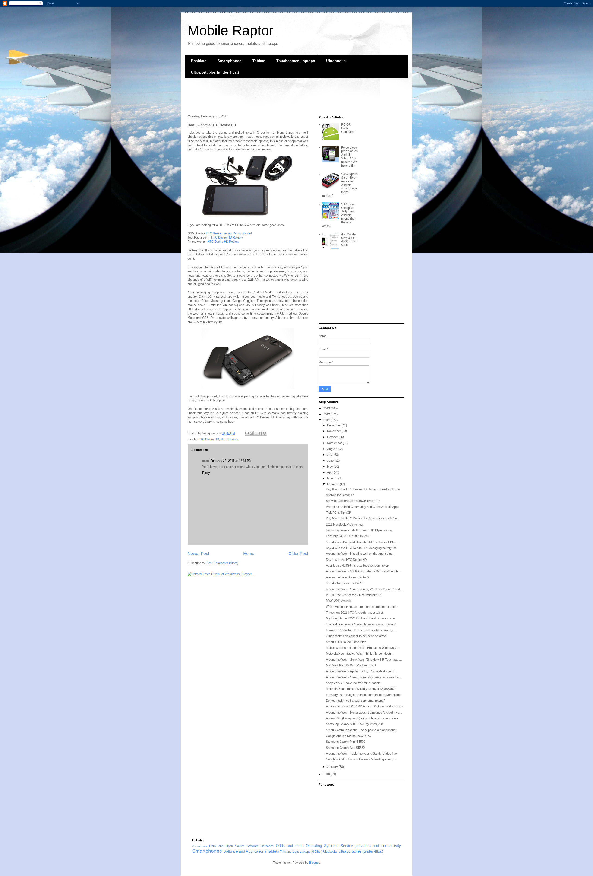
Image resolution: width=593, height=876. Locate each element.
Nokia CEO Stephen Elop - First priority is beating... (360, 630)
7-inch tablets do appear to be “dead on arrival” (357, 636)
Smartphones (229, 61)
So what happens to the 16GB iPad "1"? (353, 501)
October (333, 437)
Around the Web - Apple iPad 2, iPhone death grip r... (361, 671)
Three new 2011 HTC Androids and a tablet (354, 612)
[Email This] (247, 433)
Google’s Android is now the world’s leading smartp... (361, 759)
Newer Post (198, 553)
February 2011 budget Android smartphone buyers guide (363, 695)
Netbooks (267, 846)
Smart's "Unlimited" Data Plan (346, 642)
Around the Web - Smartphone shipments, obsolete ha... (363, 677)
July (330, 454)
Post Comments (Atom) (222, 563)
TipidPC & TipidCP (338, 512)
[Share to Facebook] (260, 433)
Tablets (258, 61)
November (334, 431)
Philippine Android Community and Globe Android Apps (362, 507)
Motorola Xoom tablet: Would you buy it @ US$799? (361, 689)
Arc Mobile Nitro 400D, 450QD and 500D (348, 240)
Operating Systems (322, 846)
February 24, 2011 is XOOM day (347, 536)
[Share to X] (255, 433)
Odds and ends (289, 846)
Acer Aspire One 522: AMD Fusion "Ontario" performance (364, 706)
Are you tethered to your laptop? (347, 577)
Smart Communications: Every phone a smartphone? (361, 730)
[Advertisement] (269, 95)
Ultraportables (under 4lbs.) (215, 72)
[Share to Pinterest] (264, 433)
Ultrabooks (336, 61)
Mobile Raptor (231, 30)
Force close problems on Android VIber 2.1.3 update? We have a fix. (349, 156)
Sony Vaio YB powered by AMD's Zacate (353, 683)
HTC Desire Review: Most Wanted (229, 233)
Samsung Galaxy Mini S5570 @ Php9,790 (354, 724)
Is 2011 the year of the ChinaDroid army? (353, 595)
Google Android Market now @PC (348, 736)
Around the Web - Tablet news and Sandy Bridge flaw (361, 753)
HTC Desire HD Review (227, 237)
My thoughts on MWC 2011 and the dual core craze (360, 618)
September (335, 443)
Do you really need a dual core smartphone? (355, 700)
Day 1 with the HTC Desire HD (346, 559)
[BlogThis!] (251, 433)
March (331, 478)
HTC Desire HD (208, 439)
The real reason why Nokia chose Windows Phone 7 (361, 624)
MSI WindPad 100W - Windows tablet (351, 665)
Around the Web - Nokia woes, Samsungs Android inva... (364, 712)
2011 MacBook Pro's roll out (344, 524)
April (330, 472)
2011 (327, 420)
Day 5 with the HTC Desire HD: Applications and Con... (363, 518)
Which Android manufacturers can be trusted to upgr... (362, 606)
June (330, 460)
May (330, 466)
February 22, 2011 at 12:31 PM (231, 460)
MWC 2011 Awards (338, 600)
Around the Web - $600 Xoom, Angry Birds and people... (363, 571)
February (333, 484)
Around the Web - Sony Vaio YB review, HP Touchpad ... (364, 659)
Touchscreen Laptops (295, 61)
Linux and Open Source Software (234, 846)
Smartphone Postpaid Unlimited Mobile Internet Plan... (362, 542)
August (332, 449)
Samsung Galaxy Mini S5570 (345, 741)
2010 (327, 774)
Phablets (198, 61)
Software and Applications (244, 851)
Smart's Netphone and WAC (344, 583)
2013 (327, 408)
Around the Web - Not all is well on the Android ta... (360, 553)
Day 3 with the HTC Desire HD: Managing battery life (361, 548)
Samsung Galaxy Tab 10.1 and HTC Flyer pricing (359, 530)
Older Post (298, 553)
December (334, 425)
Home (248, 553)
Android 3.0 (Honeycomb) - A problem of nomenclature (362, 718)
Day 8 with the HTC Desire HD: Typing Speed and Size (363, 489)
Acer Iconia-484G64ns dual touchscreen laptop (357, 565)
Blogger (314, 862)
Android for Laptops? (340, 495)
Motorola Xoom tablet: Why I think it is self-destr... (360, 653)
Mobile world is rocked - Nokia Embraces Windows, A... (363, 648)
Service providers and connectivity (371, 846)
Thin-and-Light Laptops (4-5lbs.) (301, 851)
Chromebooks (199, 846)
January (333, 766)
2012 (327, 414)
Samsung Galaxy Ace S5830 (345, 747)
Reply (206, 473)
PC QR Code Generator (347, 128)
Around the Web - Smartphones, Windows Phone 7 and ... (365, 589)
